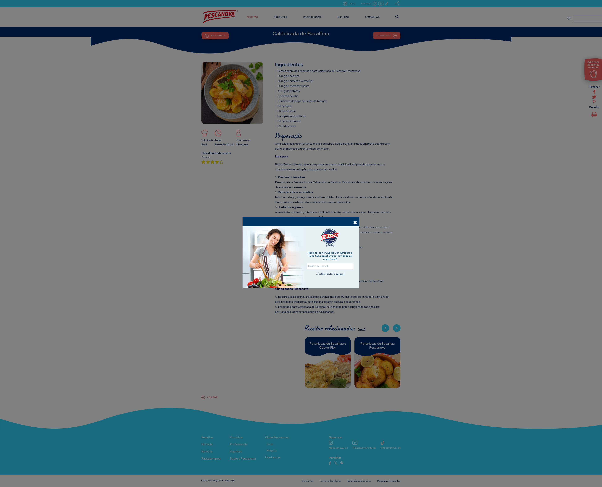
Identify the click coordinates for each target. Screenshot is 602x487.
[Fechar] (355, 222)
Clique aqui (338, 274)
